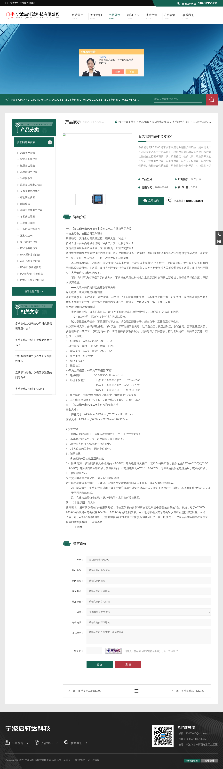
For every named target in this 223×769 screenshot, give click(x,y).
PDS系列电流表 (29, 248)
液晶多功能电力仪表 (31, 184)
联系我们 (76, 743)
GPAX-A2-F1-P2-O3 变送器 (64, 99)
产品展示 (144, 121)
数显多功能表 (27, 165)
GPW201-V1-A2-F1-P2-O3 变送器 (137, 99)
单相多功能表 (27, 216)
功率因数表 (26, 178)
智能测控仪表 (27, 197)
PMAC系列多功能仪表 (32, 280)
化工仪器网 (93, 760)
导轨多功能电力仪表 (31, 210)
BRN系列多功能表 (30, 254)
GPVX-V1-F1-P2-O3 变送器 (33, 99)
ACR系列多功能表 (30, 261)
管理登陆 (209, 760)
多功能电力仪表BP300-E (29, 388)
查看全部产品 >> (34, 291)
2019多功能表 (27, 152)
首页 (133, 121)
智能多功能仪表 (28, 159)
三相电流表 (26, 235)
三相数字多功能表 (30, 229)
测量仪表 (25, 203)
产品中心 (47, 743)
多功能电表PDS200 (89, 690)
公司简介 (18, 743)
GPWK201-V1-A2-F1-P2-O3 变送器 (99, 99)
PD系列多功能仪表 (30, 267)
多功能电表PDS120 (192, 690)
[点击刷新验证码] (113, 651)
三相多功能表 (27, 222)
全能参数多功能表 (30, 191)
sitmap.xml (192, 760)
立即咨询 (153, 200)
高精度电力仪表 (28, 172)
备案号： (68, 760)
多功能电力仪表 (26, 142)
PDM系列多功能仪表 (31, 273)
